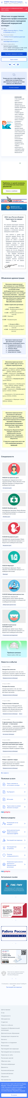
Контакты (4, 1039)
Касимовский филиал (7, 1070)
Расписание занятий (7, 1058)
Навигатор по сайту (7, 1055)
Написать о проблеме (11, 191)
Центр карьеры (5, 1009)
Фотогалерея (5, 1045)
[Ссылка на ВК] (9, 64)
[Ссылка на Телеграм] (14, 64)
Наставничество (6, 1079)
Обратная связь (5, 1061)
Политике (22, 1090)
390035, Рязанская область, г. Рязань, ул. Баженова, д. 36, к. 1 (13, 31)
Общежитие (5, 1076)
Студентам (4, 1022)
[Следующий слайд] (16, 897)
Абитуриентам (5, 1019)
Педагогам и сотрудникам (9, 1042)
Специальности (5, 1016)
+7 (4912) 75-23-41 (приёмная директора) (14, 36)
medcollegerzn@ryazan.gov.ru (10, 41)
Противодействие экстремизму (10, 1052)
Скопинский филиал (7, 1073)
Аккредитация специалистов (9, 1036)
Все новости (5, 773)
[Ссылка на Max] (18, 64)
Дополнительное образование (10, 1033)
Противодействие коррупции (14, 987)
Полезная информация (8, 1064)
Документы (4, 1067)
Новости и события (7, 1025)
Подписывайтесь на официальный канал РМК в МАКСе (12, 9)
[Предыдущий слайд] (12, 897)
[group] (14, 956)
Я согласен (14, 1095)
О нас (3, 1012)
